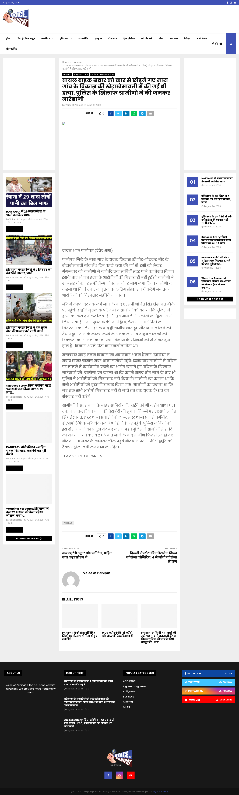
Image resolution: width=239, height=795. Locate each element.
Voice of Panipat (74, 104)
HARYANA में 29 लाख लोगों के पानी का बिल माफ (25, 213)
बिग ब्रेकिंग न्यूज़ (26, 38)
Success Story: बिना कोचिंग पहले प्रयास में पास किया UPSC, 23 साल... (28, 389)
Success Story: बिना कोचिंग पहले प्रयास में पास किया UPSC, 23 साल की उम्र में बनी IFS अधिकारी (89, 723)
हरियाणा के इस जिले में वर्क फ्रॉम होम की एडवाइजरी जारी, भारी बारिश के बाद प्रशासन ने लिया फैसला (89, 702)
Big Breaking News (134, 686)
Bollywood (129, 691)
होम (8, 38)
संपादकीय (11, 49)
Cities (126, 707)
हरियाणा (64, 38)
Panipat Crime (107, 74)
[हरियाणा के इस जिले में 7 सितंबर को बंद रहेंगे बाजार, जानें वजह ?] (29, 250)
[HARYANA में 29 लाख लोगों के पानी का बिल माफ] (29, 192)
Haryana (67, 74)
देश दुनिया (129, 38)
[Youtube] (222, 44)
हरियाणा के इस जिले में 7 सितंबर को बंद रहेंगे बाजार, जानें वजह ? (88, 682)
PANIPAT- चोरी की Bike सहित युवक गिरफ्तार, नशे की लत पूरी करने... (26, 450)
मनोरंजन (201, 38)
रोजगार (112, 38)
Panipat (94, 74)
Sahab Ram (16, 277)
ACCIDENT (129, 681)
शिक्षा (187, 38)
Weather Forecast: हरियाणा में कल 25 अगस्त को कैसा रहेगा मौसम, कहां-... (27, 512)
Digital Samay (160, 791)
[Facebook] (213, 44)
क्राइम (98, 38)
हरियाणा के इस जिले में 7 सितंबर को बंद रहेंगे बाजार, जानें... (29, 271)
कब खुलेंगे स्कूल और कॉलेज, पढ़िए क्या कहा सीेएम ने (87, 555)
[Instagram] (217, 44)
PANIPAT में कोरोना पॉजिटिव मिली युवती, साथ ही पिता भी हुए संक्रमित (79, 636)
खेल (161, 38)
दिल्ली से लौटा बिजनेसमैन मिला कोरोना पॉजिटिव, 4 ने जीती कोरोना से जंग (151, 557)
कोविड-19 (146, 38)
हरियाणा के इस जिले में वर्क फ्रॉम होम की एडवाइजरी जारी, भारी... (26, 329)
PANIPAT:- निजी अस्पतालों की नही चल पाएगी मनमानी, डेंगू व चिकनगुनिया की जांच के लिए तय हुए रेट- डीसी (158, 637)
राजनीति (83, 38)
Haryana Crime (81, 74)
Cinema (128, 701)
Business (128, 696)
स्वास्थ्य (174, 38)
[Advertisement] (119, 219)
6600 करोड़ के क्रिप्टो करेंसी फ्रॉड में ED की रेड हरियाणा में (117, 634)
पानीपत (45, 38)
